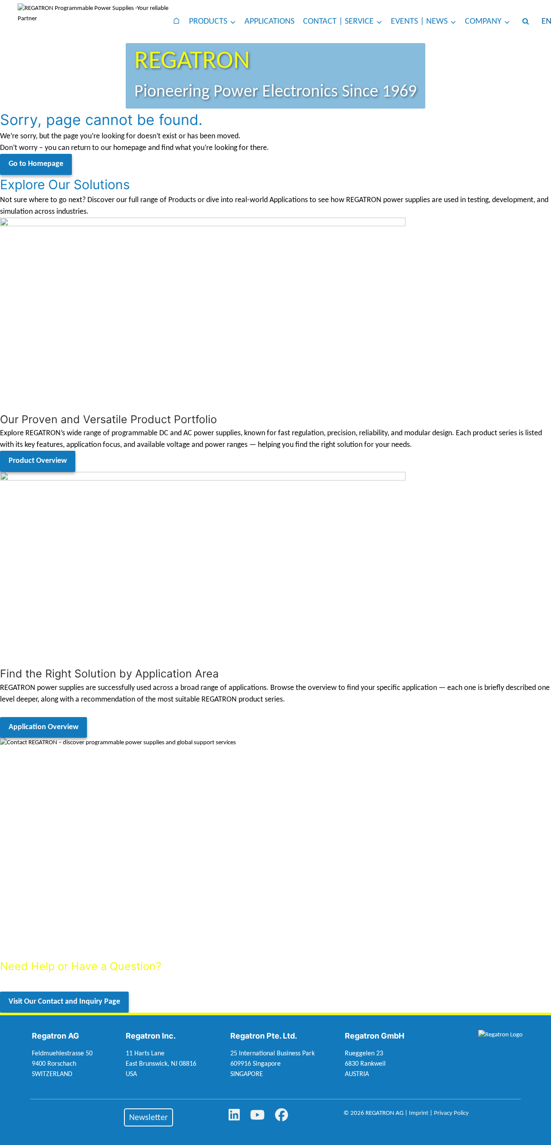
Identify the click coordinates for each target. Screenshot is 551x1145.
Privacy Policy (451, 1113)
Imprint (418, 1113)
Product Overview (38, 461)
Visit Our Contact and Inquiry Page (64, 1002)
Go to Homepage (36, 164)
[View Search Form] (525, 21)
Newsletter (148, 1118)
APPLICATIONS (269, 21)
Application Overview (43, 727)
